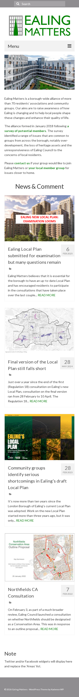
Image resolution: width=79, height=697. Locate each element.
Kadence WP (57, 689)
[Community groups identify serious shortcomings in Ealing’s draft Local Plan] (39, 437)
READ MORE (47, 295)
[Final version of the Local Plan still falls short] (39, 331)
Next (70, 72)
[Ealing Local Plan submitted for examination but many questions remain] (39, 218)
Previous (9, 72)
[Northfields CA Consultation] (39, 557)
